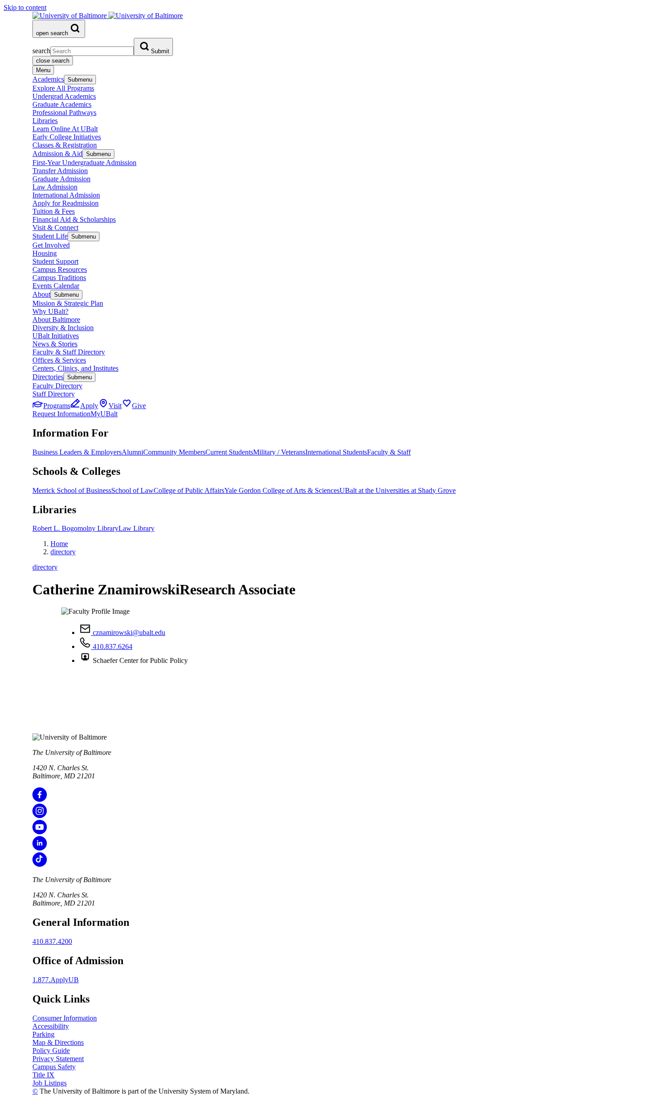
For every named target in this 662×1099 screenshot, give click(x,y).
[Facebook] (39, 799)
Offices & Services (59, 360)
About (41, 294)
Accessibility (50, 1026)
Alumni (132, 452)
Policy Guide (51, 1050)
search (41, 51)
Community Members (174, 452)
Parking (43, 1034)
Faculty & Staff (389, 452)
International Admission (66, 195)
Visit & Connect (55, 227)
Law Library (136, 528)
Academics (48, 79)
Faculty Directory (57, 386)
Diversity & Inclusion (63, 327)
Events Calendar (55, 286)
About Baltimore (56, 319)
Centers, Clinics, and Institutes (75, 368)
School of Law (132, 490)
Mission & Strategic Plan (67, 303)
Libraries (45, 120)
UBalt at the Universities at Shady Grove (398, 490)
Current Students (229, 452)
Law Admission (54, 187)
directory (63, 552)
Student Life (50, 236)
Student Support (55, 261)
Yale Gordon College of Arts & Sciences (282, 490)
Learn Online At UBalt (65, 129)
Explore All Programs (63, 88)
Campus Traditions (59, 277)
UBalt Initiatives (55, 336)
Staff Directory (53, 394)
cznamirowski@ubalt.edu (128, 632)
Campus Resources (59, 269)
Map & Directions (58, 1042)
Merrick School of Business (71, 490)
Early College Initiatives (66, 137)
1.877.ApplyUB (55, 980)
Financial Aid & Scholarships (74, 219)
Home (59, 543)
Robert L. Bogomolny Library (75, 528)
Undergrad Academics (64, 96)
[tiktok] (39, 864)
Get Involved (51, 245)
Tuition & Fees (53, 211)
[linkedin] (39, 848)
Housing (44, 253)
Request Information (61, 414)
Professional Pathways (64, 112)
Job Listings (49, 1083)
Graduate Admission (61, 179)
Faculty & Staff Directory (68, 352)
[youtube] (39, 832)
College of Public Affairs (189, 490)
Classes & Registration (64, 145)
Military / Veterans (279, 452)
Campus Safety (54, 1067)
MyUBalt (104, 414)
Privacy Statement (58, 1058)
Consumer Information (64, 1018)
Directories (47, 377)
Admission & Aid (57, 153)
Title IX (43, 1075)
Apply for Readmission (65, 203)
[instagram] (39, 815)
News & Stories (54, 344)
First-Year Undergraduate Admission (84, 162)
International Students (336, 452)
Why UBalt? (50, 311)
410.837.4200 (52, 941)
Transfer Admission (60, 171)
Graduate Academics (61, 104)
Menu (43, 70)
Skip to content (25, 7)
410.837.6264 (111, 646)
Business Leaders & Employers (77, 452)
